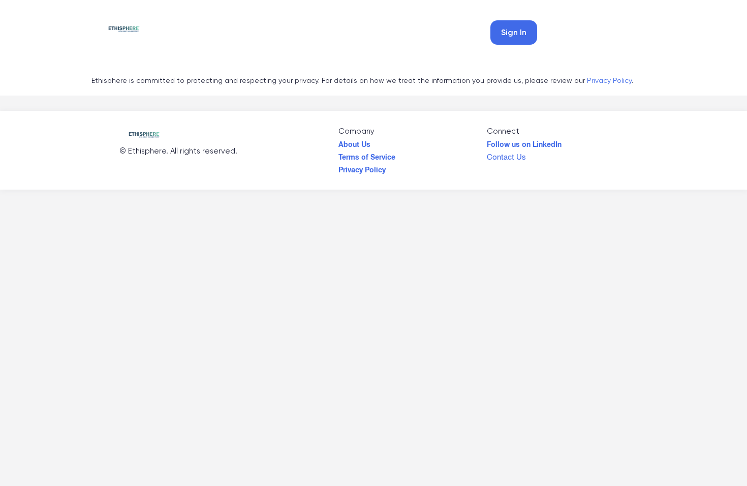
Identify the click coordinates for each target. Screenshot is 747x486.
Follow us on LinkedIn (524, 142)
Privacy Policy (609, 80)
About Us (354, 142)
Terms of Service (366, 155)
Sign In (513, 32)
